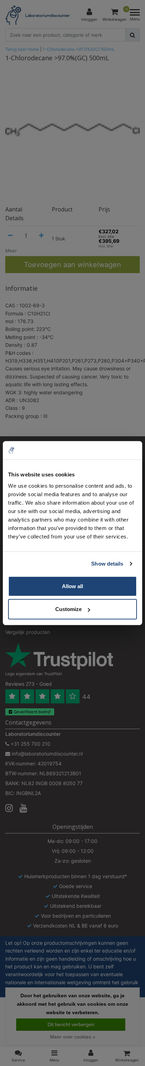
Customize (68, 609)
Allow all (72, 586)
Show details (107, 564)
